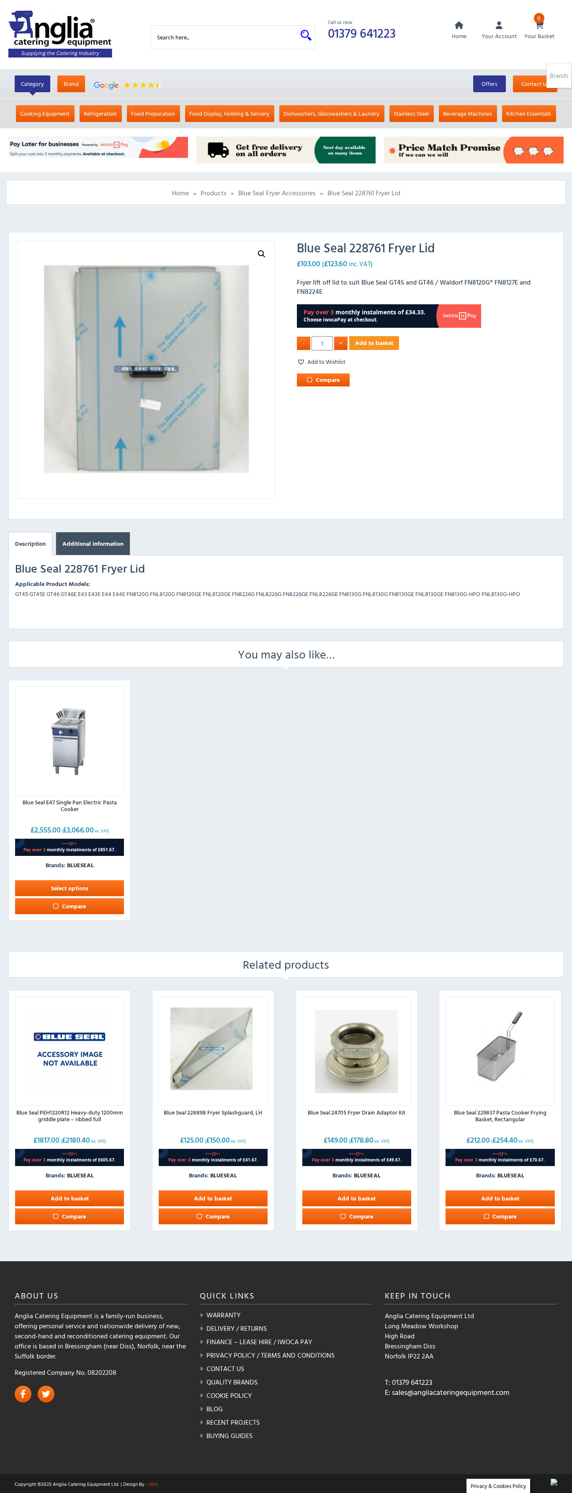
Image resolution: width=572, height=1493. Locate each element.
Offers (489, 83)
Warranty (223, 1315)
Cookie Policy (229, 1395)
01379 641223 (362, 32)
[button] (261, 254)
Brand (71, 83)
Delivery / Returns (236, 1328)
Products (214, 193)
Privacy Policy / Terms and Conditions (270, 1355)
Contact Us (535, 83)
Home (180, 193)
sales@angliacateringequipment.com (451, 1392)
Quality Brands (232, 1382)
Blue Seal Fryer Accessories (277, 193)
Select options (69, 888)
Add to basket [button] (70, 1198)
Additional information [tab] (93, 543)
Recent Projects (233, 1422)
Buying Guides (229, 1436)
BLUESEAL (80, 865)
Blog (214, 1409)
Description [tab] (30, 543)
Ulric (153, 1484)
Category (32, 83)
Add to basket (374, 342)
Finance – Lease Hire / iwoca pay (259, 1342)
